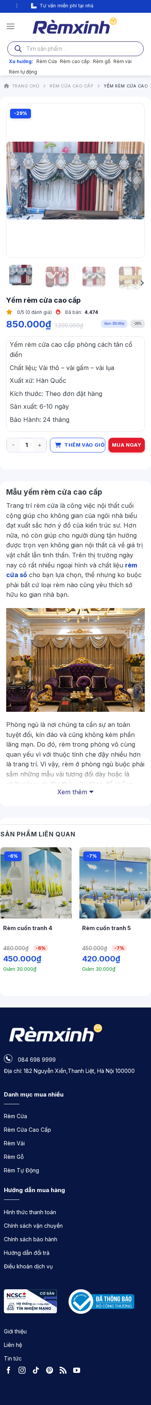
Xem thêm (72, 792)
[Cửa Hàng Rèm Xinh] (76, 26)
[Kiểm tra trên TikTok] (38, 1371)
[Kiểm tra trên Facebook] (10, 1371)
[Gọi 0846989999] (137, 1356)
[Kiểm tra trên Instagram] (24, 1371)
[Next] (132, 180)
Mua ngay (126, 445)
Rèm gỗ (101, 61)
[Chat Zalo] (137, 1378)
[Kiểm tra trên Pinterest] (51, 1371)
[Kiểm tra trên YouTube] (78, 1371)
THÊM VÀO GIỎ (84, 445)
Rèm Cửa (46, 61)
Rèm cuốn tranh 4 (27, 928)
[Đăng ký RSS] (65, 1371)
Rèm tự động (23, 72)
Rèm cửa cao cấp (71, 86)
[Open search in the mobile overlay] (75, 49)
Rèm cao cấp (75, 61)
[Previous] (19, 180)
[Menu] (10, 26)
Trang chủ (25, 86)
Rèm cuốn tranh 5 (106, 928)
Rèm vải (122, 61)
